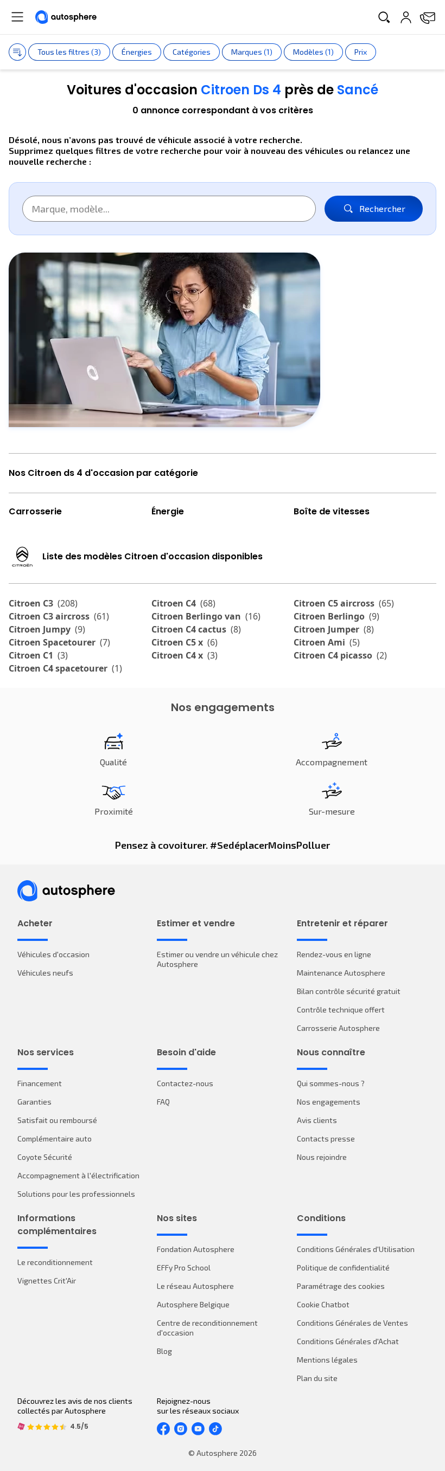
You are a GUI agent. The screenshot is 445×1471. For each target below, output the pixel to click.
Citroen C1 (38, 655)
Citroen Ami (327, 642)
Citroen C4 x (184, 655)
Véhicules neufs (45, 972)
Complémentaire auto (54, 1138)
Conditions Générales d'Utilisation (356, 1249)
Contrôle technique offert (341, 1009)
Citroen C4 (183, 603)
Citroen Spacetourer (59, 642)
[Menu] (17, 16)
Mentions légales (327, 1359)
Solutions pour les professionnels (76, 1193)
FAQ (163, 1101)
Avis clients (317, 1120)
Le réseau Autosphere (195, 1286)
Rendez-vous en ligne (334, 954)
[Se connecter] (406, 17)
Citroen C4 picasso (340, 655)
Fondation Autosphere (195, 1249)
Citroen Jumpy (47, 629)
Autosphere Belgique (193, 1304)
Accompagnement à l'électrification (78, 1175)
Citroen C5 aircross (344, 603)
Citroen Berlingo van (205, 616)
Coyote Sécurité (44, 1157)
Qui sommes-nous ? (331, 1083)
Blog (164, 1351)
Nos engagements (328, 1101)
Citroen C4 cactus (196, 629)
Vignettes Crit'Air (46, 1280)
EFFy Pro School (184, 1267)
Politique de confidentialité (343, 1267)
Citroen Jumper (334, 629)
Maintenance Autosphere (341, 972)
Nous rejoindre (322, 1157)
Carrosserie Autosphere (338, 1028)
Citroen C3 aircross (59, 616)
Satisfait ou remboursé (57, 1120)
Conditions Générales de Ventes (352, 1322)
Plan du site (317, 1378)
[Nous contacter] (427, 17)
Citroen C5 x (184, 642)
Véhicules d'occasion (53, 954)
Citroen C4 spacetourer (65, 668)
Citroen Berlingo (336, 616)
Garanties (34, 1101)
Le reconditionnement (55, 1262)
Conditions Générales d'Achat (348, 1341)
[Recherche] (384, 17)
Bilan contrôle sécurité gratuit (348, 991)
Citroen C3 (43, 603)
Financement (39, 1083)
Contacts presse (326, 1138)
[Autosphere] (66, 17)
